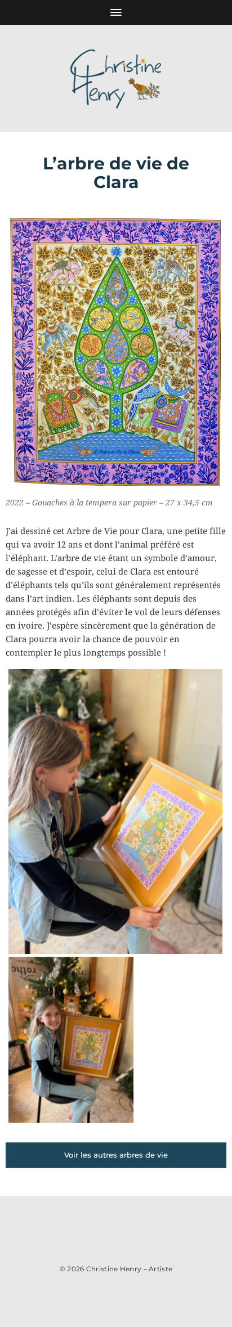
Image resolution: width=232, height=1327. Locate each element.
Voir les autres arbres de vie (116, 1154)
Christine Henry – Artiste (129, 1269)
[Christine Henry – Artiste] (116, 78)
